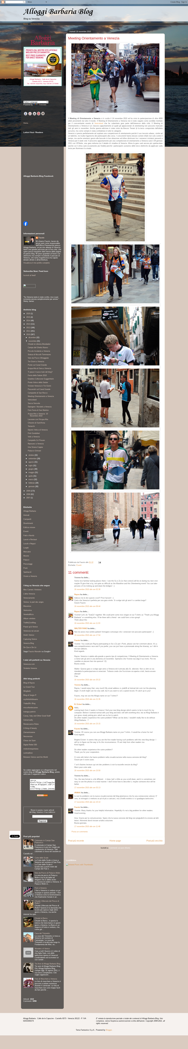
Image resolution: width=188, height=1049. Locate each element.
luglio (30, 466)
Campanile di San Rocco (37, 393)
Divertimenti (28, 523)
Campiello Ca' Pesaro (36, 440)
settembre (32, 459)
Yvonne (77, 685)
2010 (28, 334)
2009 (28, 491)
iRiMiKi (77, 793)
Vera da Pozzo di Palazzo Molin (47, 873)
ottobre (31, 455)
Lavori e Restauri (30, 539)
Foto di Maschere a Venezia (46, 979)
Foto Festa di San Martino (38, 410)
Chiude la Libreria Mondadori (39, 344)
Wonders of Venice (42, 949)
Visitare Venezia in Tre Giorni (39, 386)
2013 (28, 324)
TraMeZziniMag (29, 623)
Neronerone (27, 736)
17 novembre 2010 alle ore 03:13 (87, 788)
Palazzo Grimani (34, 451)
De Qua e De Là (29, 647)
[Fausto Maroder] (25, 225)
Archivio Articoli (37, 24)
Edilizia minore (29, 527)
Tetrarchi (31, 426)
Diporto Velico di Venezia (38, 430)
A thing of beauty (30, 728)
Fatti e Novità (28, 535)
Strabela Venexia (30, 668)
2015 (28, 317)
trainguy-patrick (29, 712)
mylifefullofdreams (30, 699)
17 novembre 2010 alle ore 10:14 (87, 802)
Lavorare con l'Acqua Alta (38, 419)
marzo (31, 479)
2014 (28, 321)
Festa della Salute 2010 (37, 375)
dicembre (32, 337)
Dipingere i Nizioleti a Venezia (39, 407)
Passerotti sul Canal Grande (39, 389)
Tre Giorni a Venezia (36, 361)
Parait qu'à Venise (30, 627)
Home (25, 24)
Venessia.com (29, 664)
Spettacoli (27, 572)
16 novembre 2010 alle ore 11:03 (87, 623)
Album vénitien (29, 618)
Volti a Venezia (34, 437)
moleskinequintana (30, 749)
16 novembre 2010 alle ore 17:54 (87, 635)
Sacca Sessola (34, 403)
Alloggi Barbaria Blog (58, 11)
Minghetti (27, 691)
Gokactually (28, 720)
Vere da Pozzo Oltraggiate (38, 358)
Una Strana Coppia (35, 447)
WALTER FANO (80, 628)
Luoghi (26, 548)
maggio (31, 472)
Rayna (77, 594)
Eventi (78, 565)
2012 (28, 328)
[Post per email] (99, 562)
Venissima (27, 610)
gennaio (31, 486)
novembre (32, 341)
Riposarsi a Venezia (36, 444)
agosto (31, 462)
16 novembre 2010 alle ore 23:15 (87, 724)
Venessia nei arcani (31, 631)
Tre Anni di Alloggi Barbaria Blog (47, 964)
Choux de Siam (29, 741)
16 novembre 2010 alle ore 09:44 (87, 606)
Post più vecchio (154, 841)
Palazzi (26, 560)
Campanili (27, 519)
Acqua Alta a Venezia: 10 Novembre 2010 (38, 415)
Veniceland (98, 123)
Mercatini (27, 552)
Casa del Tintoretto (42, 933)
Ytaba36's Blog (29, 703)
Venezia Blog (28, 643)
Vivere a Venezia (30, 576)
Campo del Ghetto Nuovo (38, 347)
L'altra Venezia (29, 594)
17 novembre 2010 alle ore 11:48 (87, 826)
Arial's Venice (28, 635)
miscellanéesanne (30, 708)
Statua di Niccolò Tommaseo (39, 354)
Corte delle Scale (41, 858)
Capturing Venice (30, 639)
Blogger (109, 1030)
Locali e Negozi (29, 544)
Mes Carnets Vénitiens (32, 590)
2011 (28, 331)
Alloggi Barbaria (29, 511)
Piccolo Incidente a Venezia (39, 351)
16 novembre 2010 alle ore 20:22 (87, 680)
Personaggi (27, 564)
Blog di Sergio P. (30, 695)
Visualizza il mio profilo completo (36, 263)
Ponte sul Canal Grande (37, 365)
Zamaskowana (29, 732)
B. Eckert (78, 704)
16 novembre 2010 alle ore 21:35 (87, 699)
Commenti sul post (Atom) (119, 848)
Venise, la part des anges (33, 602)
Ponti (25, 568)
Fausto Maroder (34, 651)
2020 (28, 314)
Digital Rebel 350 (30, 745)
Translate (42, 105)
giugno (31, 469)
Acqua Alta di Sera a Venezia (39, 368)
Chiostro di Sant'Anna (36, 423)
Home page (115, 841)
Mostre (26, 556)
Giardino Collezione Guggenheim (41, 379)
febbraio (31, 483)
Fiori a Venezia (41, 888)
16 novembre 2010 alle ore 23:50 (87, 770)
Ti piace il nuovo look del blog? (40, 372)
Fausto (77, 640)
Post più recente (76, 841)
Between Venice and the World (35, 757)
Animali (26, 515)
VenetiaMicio (28, 614)
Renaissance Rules (31, 724)
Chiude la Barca (41, 918)
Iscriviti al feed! (29, 275)
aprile (30, 476)
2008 (28, 494)
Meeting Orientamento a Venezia (41, 396)
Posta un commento (80, 832)
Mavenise (27, 606)
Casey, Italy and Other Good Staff (37, 716)
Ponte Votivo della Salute (38, 382)
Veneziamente (29, 598)
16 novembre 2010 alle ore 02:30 (87, 589)
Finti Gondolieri (34, 433)
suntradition (28, 753)
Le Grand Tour (29, 687)
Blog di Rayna (29, 683)
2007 (28, 498)
